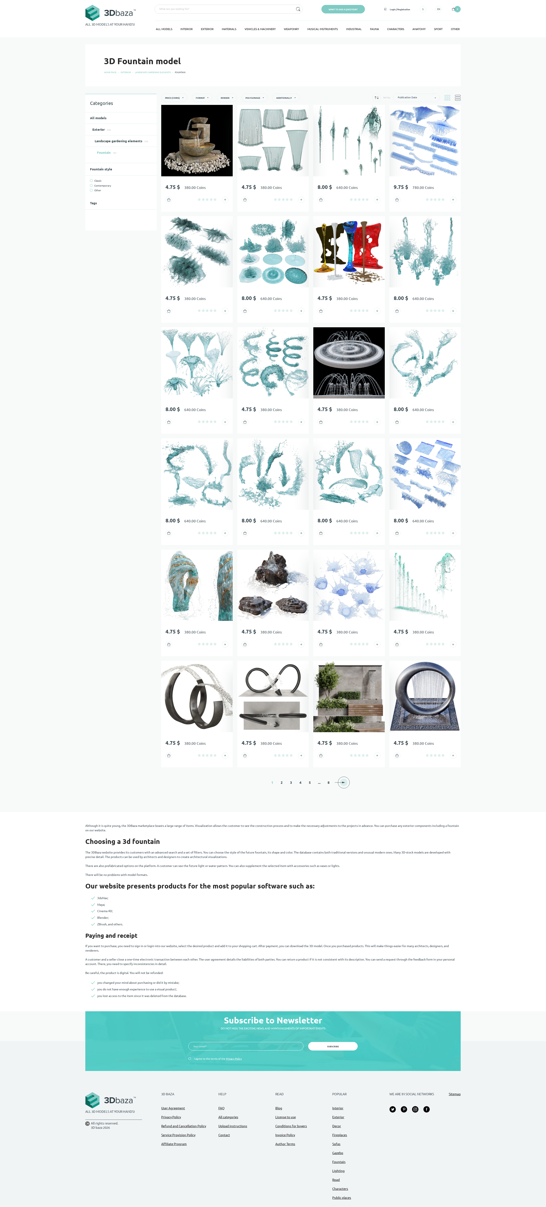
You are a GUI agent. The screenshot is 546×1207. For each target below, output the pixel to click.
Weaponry (291, 29)
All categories (228, 1117)
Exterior (207, 29)
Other (455, 29)
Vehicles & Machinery (260, 29)
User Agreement (173, 1108)
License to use (285, 1117)
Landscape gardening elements (153, 72)
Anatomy (419, 29)
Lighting (338, 1171)
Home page (110, 72)
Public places (341, 1198)
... (319, 782)
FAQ (221, 1108)
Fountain (339, 1162)
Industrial (354, 29)
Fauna (374, 29)
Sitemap (455, 1094)
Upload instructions (232, 1126)
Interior (186, 29)
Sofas (336, 1144)
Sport (438, 29)
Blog (278, 1108)
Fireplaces (339, 1135)
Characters (395, 29)
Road (336, 1180)
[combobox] (224, 9)
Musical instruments (322, 29)
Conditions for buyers (291, 1126)
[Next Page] (343, 782)
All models (164, 29)
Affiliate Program (174, 1144)
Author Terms (285, 1144)
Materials (229, 29)
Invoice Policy (285, 1135)
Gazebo (337, 1153)
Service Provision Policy (178, 1135)
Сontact (224, 1135)
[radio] (199, 199)
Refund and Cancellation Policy (183, 1126)
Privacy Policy (234, 1058)
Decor (336, 1126)
